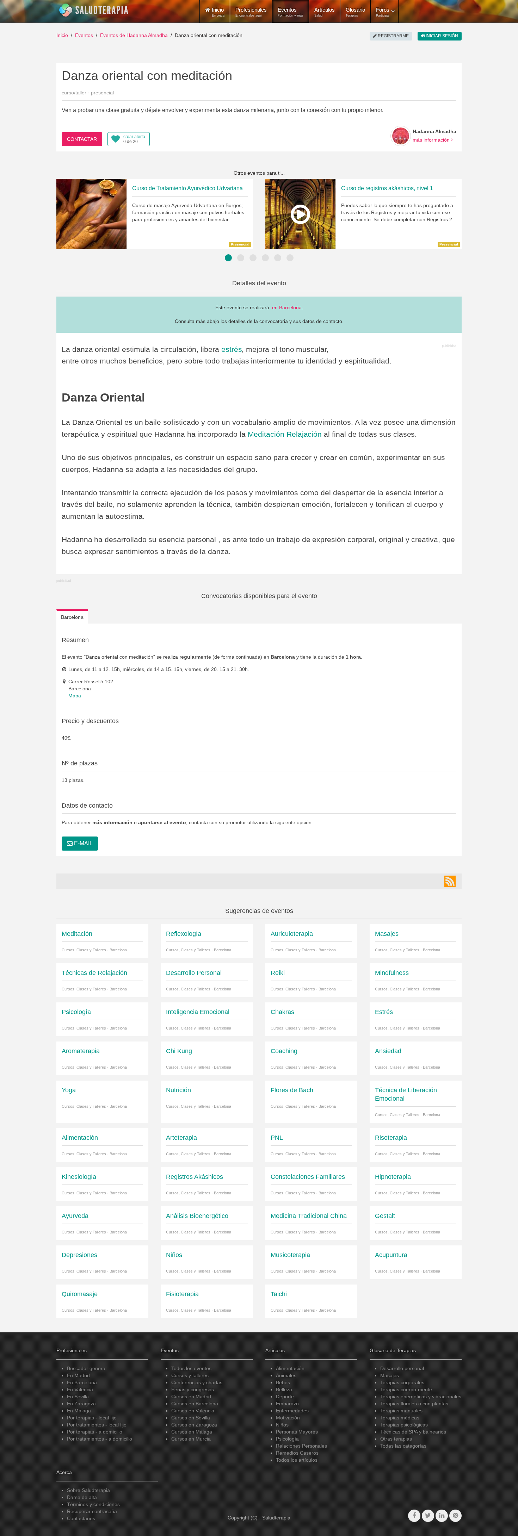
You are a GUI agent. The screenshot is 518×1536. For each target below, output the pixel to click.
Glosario (355, 12)
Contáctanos (81, 1518)
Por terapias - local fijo (92, 1417)
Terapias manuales (401, 1410)
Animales (286, 1375)
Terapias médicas (399, 1417)
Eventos (290, 12)
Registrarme (393, 35)
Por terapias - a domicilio (94, 1432)
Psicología (287, 1439)
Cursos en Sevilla (190, 1417)
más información (432, 140)
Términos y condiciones (93, 1504)
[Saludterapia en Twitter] (428, 1516)
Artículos (324, 12)
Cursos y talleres (190, 1375)
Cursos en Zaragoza (194, 1425)
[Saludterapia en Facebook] (414, 1516)
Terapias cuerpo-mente (406, 1389)
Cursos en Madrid (191, 1396)
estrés (231, 349)
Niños (282, 1425)
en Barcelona (287, 307)
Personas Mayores (297, 1432)
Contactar (82, 139)
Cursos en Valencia (192, 1410)
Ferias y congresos (192, 1389)
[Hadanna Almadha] (400, 136)
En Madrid (78, 1375)
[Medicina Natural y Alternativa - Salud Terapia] (93, 10)
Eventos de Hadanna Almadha (134, 35)
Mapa (74, 695)
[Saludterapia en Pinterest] (455, 1516)
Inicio (62, 35)
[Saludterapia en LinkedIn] (442, 1516)
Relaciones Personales (301, 1446)
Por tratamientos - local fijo (97, 1425)
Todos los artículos (296, 1460)
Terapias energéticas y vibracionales (420, 1396)
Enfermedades (292, 1410)
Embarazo (287, 1403)
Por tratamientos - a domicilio (99, 1439)
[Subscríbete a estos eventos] (450, 881)
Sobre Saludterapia (88, 1490)
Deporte (285, 1396)
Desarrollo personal (402, 1368)
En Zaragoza (81, 1403)
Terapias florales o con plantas (414, 1403)
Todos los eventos (191, 1368)
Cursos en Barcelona (194, 1403)
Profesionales (251, 12)
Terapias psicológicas (404, 1425)
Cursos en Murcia (191, 1439)
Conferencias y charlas (196, 1382)
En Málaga (79, 1410)
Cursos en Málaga (191, 1432)
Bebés (283, 1382)
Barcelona (72, 617)
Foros (382, 12)
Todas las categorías (403, 1446)
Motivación (288, 1417)
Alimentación (290, 1368)
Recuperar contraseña (92, 1511)
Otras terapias (396, 1439)
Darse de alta (82, 1497)
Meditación (266, 434)
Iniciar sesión (441, 35)
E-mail (83, 843)
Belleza (284, 1389)
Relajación (304, 434)
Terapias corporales (402, 1382)
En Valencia (80, 1389)
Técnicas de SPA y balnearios (413, 1432)
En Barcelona (82, 1382)
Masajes (389, 1375)
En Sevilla (78, 1396)
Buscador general (86, 1368)
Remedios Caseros (297, 1453)
